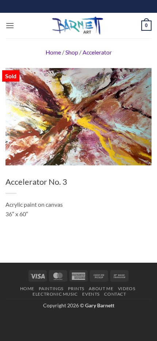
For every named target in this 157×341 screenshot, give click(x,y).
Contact (115, 294)
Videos (126, 288)
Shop (71, 52)
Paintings (51, 288)
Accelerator (97, 52)
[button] (9, 25)
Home (53, 52)
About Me (101, 288)
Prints (76, 288)
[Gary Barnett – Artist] (78, 25)
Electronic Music (55, 294)
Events (91, 294)
